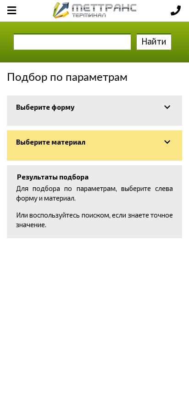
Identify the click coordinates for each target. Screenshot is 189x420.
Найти (154, 41)
